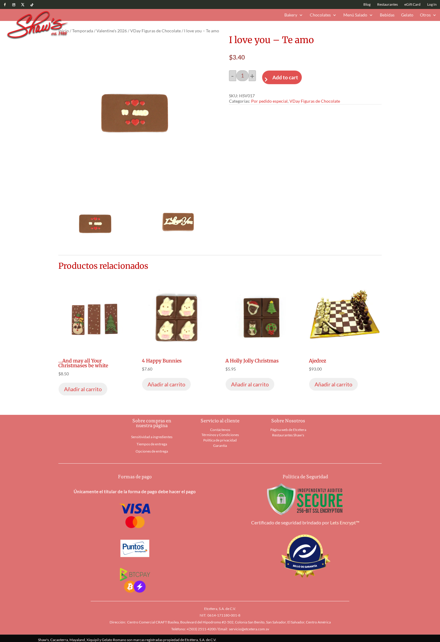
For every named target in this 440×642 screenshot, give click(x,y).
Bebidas (387, 15)
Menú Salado (355, 15)
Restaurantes (387, 4)
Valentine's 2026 (111, 30)
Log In (432, 4)
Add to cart (285, 77)
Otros (425, 15)
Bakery (290, 15)
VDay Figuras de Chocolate (155, 30)
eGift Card (412, 4)
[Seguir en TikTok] (32, 5)
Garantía (220, 445)
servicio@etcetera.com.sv (249, 629)
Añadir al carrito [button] (83, 389)
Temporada (82, 30)
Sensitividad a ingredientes (151, 437)
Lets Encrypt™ (344, 522)
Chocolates (320, 15)
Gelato (407, 15)
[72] (178, 247)
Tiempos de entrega (151, 444)
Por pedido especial (269, 101)
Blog (367, 4)
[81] (95, 247)
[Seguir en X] (23, 5)
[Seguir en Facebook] (5, 5)
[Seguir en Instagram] (14, 5)
